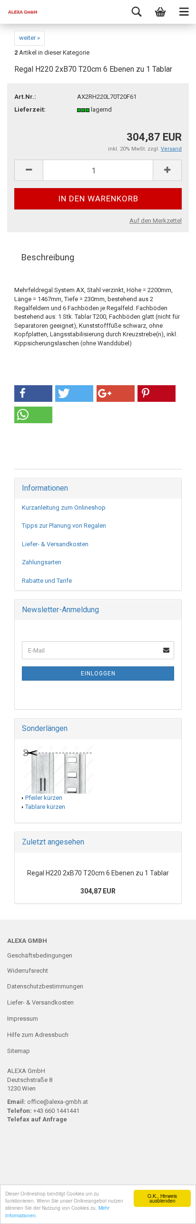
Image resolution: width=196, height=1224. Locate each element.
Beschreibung (47, 257)
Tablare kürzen (45, 806)
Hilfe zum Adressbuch (38, 1034)
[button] (33, 393)
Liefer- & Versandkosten (55, 544)
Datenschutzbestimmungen (45, 986)
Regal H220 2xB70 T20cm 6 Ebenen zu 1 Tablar (98, 873)
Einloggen (98, 673)
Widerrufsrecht (27, 970)
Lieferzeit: (30, 109)
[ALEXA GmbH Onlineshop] (19, 12)
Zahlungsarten (41, 562)
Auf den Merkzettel (155, 220)
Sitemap (18, 1050)
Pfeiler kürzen (43, 797)
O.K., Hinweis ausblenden (162, 1198)
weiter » (29, 37)
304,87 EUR (98, 891)
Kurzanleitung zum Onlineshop (64, 507)
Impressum (22, 1018)
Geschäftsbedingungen (39, 955)
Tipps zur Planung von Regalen (64, 525)
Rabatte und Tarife (47, 580)
